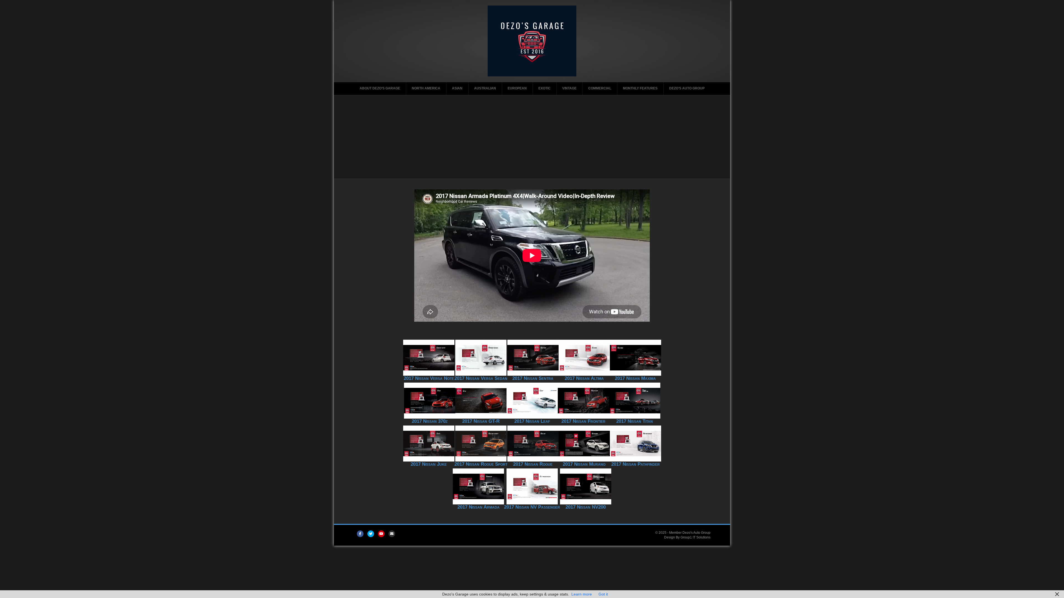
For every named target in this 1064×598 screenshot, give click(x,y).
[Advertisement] (532, 137)
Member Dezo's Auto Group (689, 533)
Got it (603, 594)
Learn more (581, 594)
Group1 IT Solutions (695, 537)
